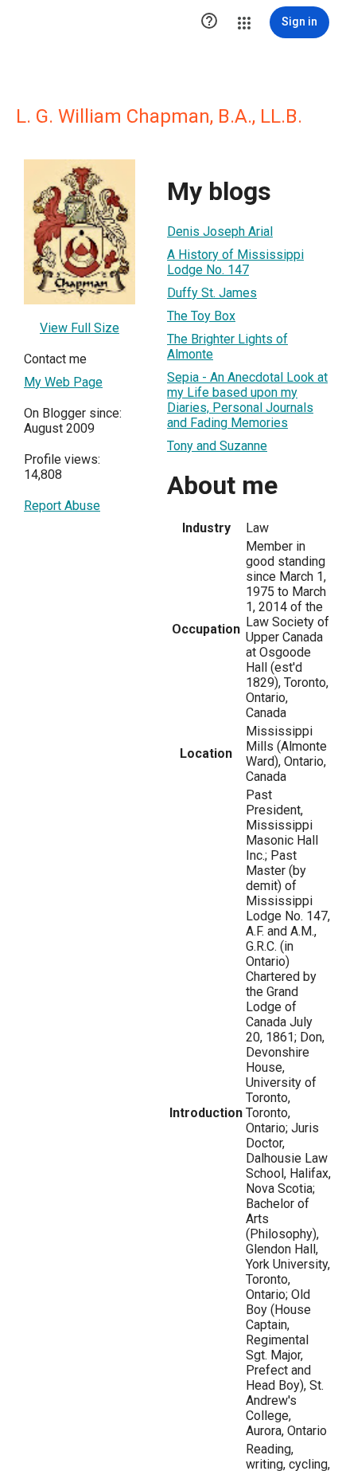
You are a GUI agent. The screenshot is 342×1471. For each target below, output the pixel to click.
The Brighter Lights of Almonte (227, 346)
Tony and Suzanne (217, 445)
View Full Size (79, 327)
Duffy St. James (212, 292)
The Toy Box (201, 316)
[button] (209, 22)
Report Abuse (62, 505)
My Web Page (63, 382)
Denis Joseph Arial (220, 231)
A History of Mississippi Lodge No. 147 (235, 262)
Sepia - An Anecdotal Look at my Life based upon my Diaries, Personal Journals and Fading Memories (247, 400)
